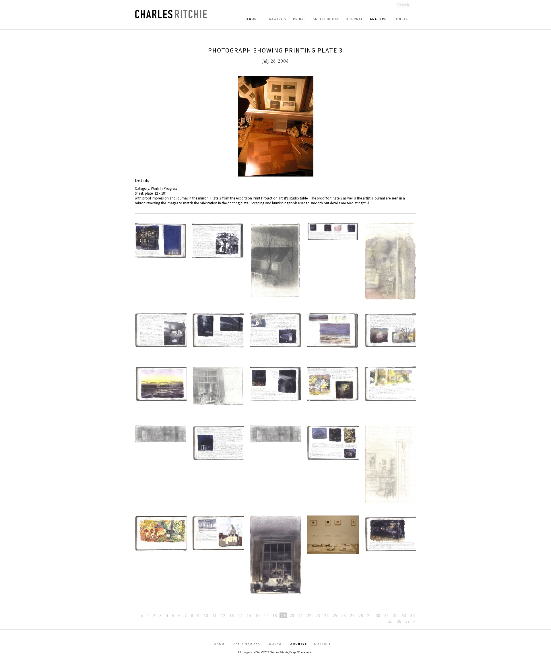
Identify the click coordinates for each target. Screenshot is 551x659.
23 (317, 615)
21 (300, 615)
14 (240, 615)
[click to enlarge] (275, 127)
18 (274, 615)
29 (369, 615)
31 (386, 615)
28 (360, 615)
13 (231, 615)
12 (223, 615)
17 (266, 615)
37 (407, 621)
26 (343, 615)
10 (205, 615)
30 (378, 615)
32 (395, 615)
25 (335, 615)
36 (399, 621)
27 (352, 615)
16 (257, 615)
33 (403, 615)
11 (214, 615)
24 (326, 615)
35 (390, 621)
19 (283, 615)
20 (292, 615)
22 (309, 615)
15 (249, 615)
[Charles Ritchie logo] (171, 16)
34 (412, 615)
